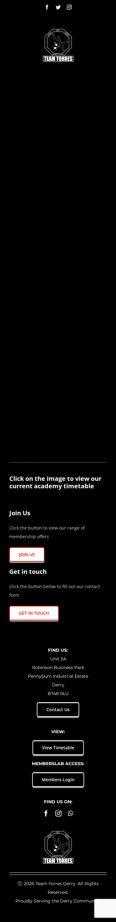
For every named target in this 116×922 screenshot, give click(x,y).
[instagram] (58, 813)
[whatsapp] (70, 813)
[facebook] (46, 813)
